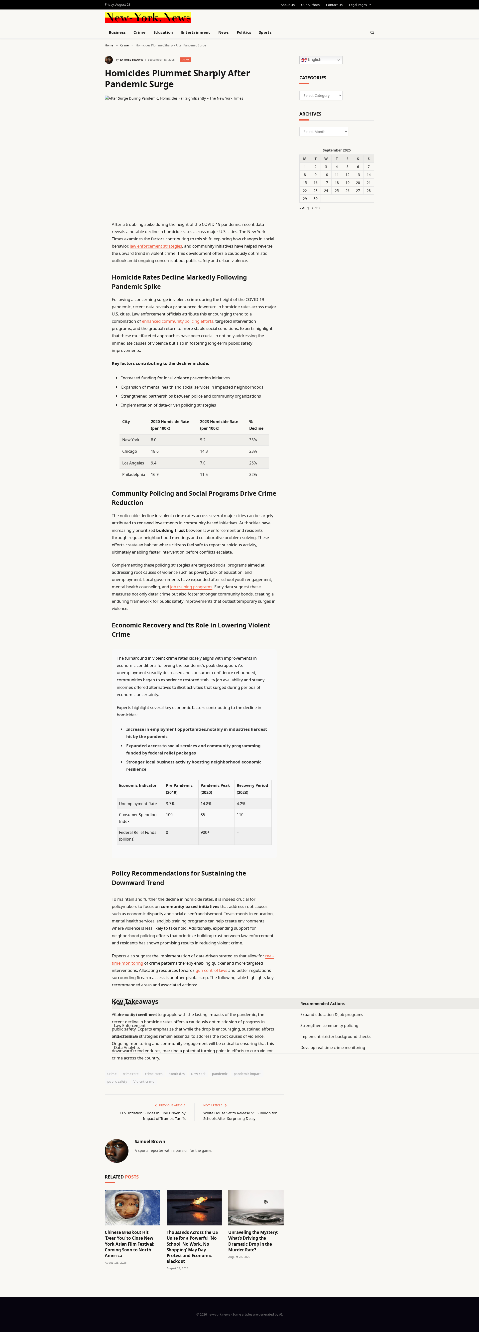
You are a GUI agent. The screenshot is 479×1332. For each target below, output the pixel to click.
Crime (139, 32)
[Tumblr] (87, 313)
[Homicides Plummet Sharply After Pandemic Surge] (194, 154)
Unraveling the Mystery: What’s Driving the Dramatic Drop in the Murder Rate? (253, 1240)
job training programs (191, 587)
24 (326, 190)
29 (305, 198)
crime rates (153, 1073)
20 (358, 182)
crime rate (131, 1073)
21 (369, 182)
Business (117, 32)
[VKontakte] (87, 339)
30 (316, 198)
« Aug (304, 207)
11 (337, 174)
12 (348, 174)
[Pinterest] (87, 275)
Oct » (316, 207)
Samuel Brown (131, 59)
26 (348, 190)
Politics (244, 32)
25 (337, 190)
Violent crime (143, 1081)
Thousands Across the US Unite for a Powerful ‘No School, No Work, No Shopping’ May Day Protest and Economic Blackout (192, 1246)
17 (326, 182)
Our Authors (310, 4)
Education (163, 32)
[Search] (371, 32)
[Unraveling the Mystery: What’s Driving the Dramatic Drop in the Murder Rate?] (256, 1207)
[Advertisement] (251, 16)
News (223, 32)
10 (326, 174)
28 (369, 190)
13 (358, 174)
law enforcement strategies (156, 246)
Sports (265, 32)
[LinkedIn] (87, 263)
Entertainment (195, 32)
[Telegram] (87, 352)
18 (337, 182)
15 (305, 182)
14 (369, 174)
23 (316, 190)
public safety (117, 1081)
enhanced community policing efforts (177, 321)
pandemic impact (247, 1073)
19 (348, 182)
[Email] (87, 288)
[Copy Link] (87, 301)
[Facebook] (87, 237)
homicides (177, 1073)
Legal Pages (358, 4)
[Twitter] (87, 250)
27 (358, 190)
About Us (288, 4)
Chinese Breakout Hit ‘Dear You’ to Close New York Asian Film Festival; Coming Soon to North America (129, 1243)
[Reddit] (87, 326)
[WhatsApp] (87, 364)
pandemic (220, 1073)
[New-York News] (148, 17)
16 (316, 182)
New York (198, 1073)
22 (305, 190)
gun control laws (211, 970)
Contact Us (334, 4)
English (314, 60)
